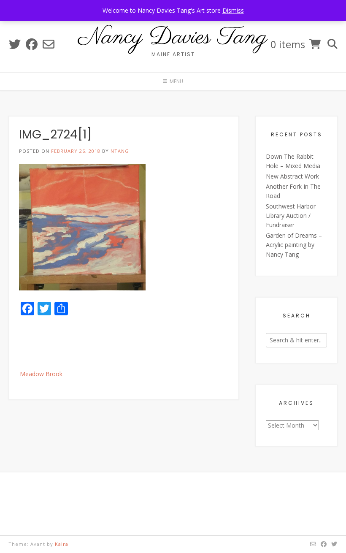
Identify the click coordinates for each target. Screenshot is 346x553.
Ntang (120, 151)
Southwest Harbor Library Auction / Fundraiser (291, 215)
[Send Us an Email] (48, 44)
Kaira (61, 544)
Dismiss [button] (233, 10)
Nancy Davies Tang (173, 37)
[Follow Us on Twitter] (14, 44)
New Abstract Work (292, 176)
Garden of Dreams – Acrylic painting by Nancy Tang (294, 244)
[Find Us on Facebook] (31, 44)
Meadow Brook (41, 374)
